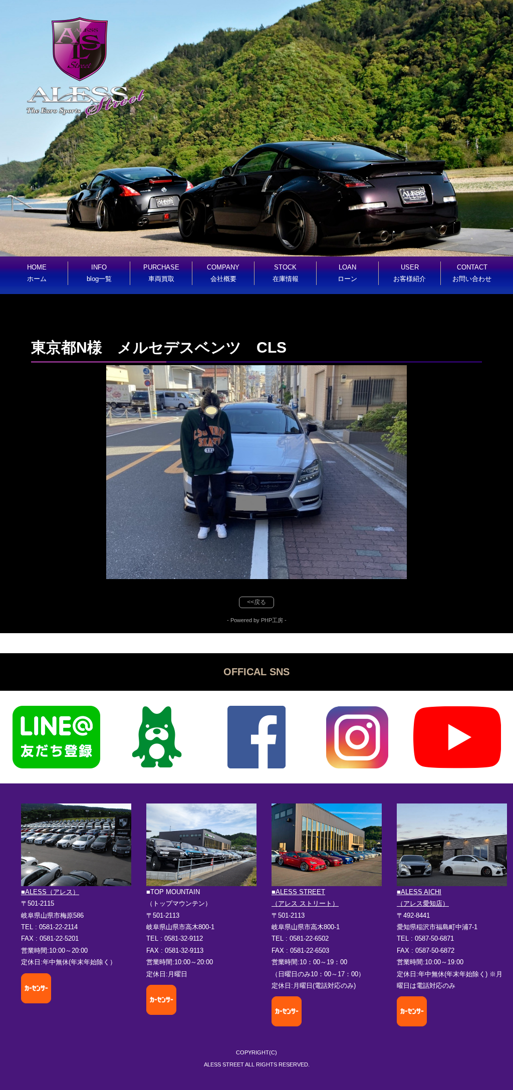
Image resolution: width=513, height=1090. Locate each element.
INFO (99, 273)
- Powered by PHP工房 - (257, 620)
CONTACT (471, 273)
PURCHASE (161, 273)
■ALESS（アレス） (50, 892)
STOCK (286, 273)
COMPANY (223, 273)
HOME (37, 273)
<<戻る (256, 602)
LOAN (347, 273)
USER (409, 273)
